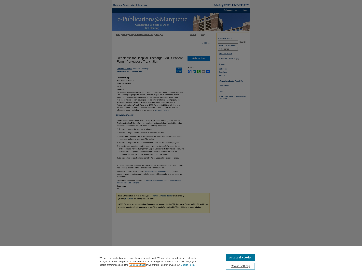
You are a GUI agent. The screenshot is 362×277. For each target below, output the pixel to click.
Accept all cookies (240, 257)
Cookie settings (137, 265)
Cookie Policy (188, 265)
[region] (181, 261)
